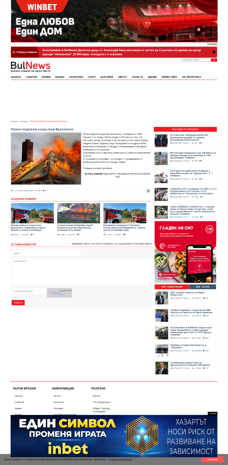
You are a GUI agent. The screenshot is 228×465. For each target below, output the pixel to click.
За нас (57, 395)
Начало (16, 76)
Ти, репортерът (191, 76)
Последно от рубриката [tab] (185, 129)
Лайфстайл (169, 76)
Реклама (58, 408)
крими (46, 76)
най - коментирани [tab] (171, 287)
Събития (19, 402)
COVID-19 (137, 76)
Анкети (96, 395)
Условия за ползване (65, 414)
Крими (24, 121)
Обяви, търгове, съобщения (101, 410)
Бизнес (60, 76)
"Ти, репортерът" (102, 402)
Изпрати (18, 302)
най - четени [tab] (202, 287)
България (107, 76)
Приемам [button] (213, 459)
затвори (212, 413)
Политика (76, 76)
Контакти (59, 402)
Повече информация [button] (120, 459)
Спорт (92, 76)
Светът (122, 76)
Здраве (152, 76)
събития (31, 76)
